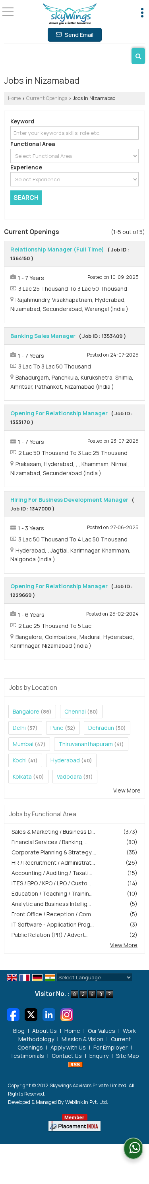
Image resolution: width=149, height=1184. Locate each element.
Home (14, 98)
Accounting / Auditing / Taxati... (52, 873)
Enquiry (98, 1055)
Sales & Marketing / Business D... (53, 831)
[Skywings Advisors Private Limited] (70, 14)
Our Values (101, 1030)
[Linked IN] (49, 1013)
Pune (57, 727)
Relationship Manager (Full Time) (57, 249)
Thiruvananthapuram (85, 744)
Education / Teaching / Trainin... (52, 893)
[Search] (138, 56)
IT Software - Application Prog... (53, 924)
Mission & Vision (82, 1039)
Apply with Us (68, 1047)
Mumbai (23, 744)
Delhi (19, 727)
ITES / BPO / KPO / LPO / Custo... (51, 883)
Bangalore (26, 711)
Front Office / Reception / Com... (53, 914)
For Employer (110, 1047)
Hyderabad (65, 760)
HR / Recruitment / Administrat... (53, 862)
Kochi (20, 760)
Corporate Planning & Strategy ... (54, 852)
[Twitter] (31, 1013)
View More (127, 790)
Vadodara (69, 776)
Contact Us (67, 1055)
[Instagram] (66, 1013)
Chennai (75, 711)
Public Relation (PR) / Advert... (50, 934)
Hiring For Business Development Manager (69, 499)
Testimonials (27, 1055)
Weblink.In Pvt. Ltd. (86, 1102)
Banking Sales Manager (42, 336)
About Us (44, 1030)
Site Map (127, 1055)
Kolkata (22, 776)
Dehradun (101, 727)
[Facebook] (13, 1013)
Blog (19, 1030)
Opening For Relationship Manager (59, 413)
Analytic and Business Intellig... (51, 904)
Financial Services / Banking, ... (50, 842)
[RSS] (75, 1064)
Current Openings (46, 98)
